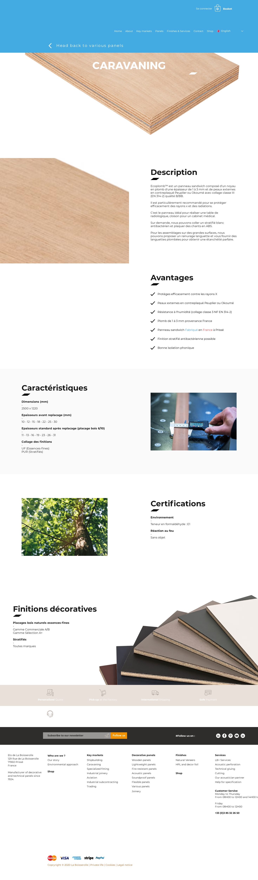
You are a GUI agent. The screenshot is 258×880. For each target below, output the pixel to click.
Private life (97, 864)
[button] (218, 7)
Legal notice (124, 864)
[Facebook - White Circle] (224, 736)
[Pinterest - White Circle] (230, 736)
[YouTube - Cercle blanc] (236, 736)
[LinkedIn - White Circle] (218, 736)
